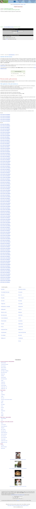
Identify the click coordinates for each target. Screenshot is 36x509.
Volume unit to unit (4, 440)
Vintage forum (3, 303)
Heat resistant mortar (4, 315)
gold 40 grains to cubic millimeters (5, 249)
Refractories (3, 448)
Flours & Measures (4, 426)
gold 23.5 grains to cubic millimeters (5, 196)
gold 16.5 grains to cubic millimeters (5, 174)
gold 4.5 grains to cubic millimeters (5, 135)
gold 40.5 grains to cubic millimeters (5, 251)
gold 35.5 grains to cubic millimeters (5, 235)
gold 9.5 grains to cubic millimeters (5, 151)
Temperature (3, 410)
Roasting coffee (20, 306)
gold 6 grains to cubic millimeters (5, 140)
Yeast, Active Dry (4, 434)
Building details (3, 309)
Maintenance (20, 312)
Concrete (2, 445)
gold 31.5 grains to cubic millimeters (5, 222)
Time (2, 412)
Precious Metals (3, 418)
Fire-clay (2, 326)
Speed (2, 409)
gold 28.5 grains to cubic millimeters (5, 212)
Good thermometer (3, 332)
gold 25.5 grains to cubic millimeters (5, 203)
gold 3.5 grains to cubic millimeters (5, 132)
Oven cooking (20, 303)
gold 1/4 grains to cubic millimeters (5, 114)
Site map (27, 505)
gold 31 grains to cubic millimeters (5, 220)
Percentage (3, 404)
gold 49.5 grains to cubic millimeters (5, 280)
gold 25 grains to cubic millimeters (5, 201)
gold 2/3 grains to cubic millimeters (5, 119)
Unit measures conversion (22, 289)
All (6, 388)
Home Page (2, 289)
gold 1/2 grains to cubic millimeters (5, 117)
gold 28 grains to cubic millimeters (5, 211)
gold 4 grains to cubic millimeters (5, 133)
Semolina (2, 375)
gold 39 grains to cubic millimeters (5, 246)
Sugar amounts (3, 377)
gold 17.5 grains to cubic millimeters (5, 177)
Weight (2, 415)
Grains (24, 4)
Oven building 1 (3, 335)
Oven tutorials (20, 292)
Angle (2, 391)
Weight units (3, 388)
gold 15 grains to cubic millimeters (5, 169)
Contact (21, 505)
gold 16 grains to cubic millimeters (5, 172)
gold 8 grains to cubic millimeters (5, 146)
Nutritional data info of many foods (32, 1)
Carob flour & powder (4, 364)
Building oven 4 (20, 329)
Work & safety (20, 315)
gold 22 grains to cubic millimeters (5, 191)
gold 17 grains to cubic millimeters (5, 175)
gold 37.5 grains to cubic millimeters (5, 241)
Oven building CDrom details (5, 292)
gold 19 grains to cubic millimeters (5, 182)
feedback (18, 500)
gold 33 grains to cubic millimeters (5, 227)
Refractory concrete (4, 312)
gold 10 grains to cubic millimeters (5, 153)
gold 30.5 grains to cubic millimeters (5, 219)
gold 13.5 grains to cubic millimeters (5, 164)
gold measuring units (11, 54)
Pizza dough (20, 300)
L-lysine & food (20, 326)
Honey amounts (3, 367)
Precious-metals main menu (16, 4)
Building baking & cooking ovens (26, 1)
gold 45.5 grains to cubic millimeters (5, 267)
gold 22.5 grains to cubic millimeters (5, 193)
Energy (2, 396)
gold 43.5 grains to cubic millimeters (5, 261)
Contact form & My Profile (22, 332)
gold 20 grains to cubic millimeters (5, 185)
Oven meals (2, 300)
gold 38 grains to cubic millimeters (5, 243)
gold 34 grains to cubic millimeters (5, 230)
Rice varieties (3, 429)
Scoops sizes (3, 383)
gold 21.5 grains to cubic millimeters (5, 190)
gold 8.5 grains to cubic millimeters (5, 148)
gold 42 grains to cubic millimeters (5, 256)
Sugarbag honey (3, 369)
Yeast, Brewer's (3, 435)
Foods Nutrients (3, 385)
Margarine (2, 427)
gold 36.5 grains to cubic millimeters (5, 238)
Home (4, 1)
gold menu (22, 4)
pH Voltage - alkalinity (4, 370)
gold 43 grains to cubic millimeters (5, 259)
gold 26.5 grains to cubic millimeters (5, 206)
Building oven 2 (3, 338)
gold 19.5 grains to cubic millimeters (5, 183)
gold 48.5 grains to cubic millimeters (5, 277)
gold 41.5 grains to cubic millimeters (5, 254)
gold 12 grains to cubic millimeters (5, 159)
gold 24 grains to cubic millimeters (5, 198)
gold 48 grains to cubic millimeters (5, 275)
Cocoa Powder (3, 424)
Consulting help (20, 338)
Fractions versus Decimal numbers (6, 399)
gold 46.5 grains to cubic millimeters (5, 270)
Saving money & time (4, 329)
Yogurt (2, 380)
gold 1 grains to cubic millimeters (5, 124)
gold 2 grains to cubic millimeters (5, 127)
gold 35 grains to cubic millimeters (5, 233)
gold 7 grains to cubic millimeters (5, 143)
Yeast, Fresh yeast (4, 437)
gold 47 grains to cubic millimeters (5, 272)
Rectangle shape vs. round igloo (5, 306)
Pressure (2, 407)
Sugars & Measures (4, 432)
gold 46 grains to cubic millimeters (5, 269)
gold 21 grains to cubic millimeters (5, 188)
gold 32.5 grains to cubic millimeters (5, 225)
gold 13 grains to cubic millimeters (5, 162)
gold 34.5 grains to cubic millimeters (5, 232)
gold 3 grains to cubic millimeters (5, 130)
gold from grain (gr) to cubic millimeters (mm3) (17, 494)
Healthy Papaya (20, 323)
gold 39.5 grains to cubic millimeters (5, 248)
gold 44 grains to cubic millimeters (5, 262)
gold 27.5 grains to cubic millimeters (5, 209)
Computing (3, 394)
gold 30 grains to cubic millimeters (5, 217)
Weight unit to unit (4, 442)
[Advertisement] (18, 19)
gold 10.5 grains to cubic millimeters (5, 154)
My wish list (20, 335)
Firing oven (20, 309)
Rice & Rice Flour (4, 372)
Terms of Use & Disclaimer (16, 505)
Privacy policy (10, 505)
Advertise (24, 505)
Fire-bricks (2, 323)
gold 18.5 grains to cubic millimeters (5, 180)
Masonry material (4, 446)
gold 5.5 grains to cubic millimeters (5, 138)
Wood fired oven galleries (20, 1)
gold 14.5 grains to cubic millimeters (5, 167)
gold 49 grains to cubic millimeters (5, 278)
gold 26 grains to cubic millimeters (5, 204)
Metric (2, 402)
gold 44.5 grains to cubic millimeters (5, 264)
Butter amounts (3, 362)
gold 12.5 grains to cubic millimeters (5, 161)
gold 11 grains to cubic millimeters (5, 156)
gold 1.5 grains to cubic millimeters (5, 125)
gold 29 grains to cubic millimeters (5, 214)
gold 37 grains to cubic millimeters (5, 240)
